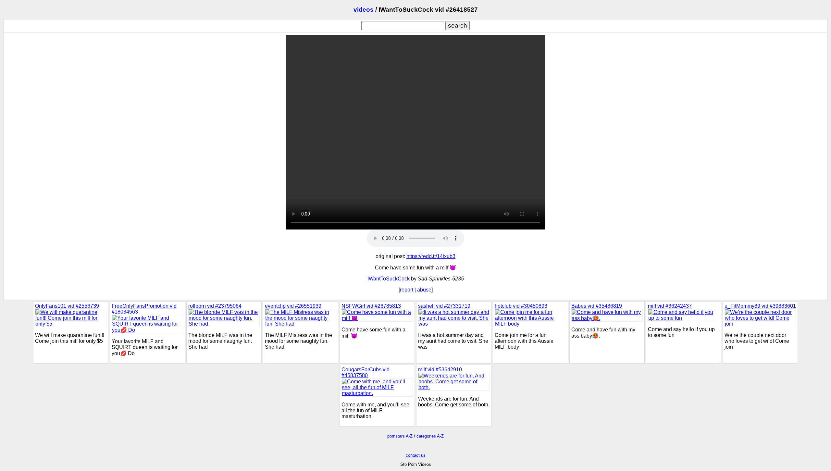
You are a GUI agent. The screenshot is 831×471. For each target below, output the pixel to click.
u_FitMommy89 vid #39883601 (760, 306)
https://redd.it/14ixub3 (430, 256)
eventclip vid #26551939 (293, 306)
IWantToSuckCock (388, 278)
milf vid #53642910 (440, 369)
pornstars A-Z (400, 436)
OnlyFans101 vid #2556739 (67, 306)
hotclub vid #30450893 (521, 306)
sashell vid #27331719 (444, 306)
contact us (416, 455)
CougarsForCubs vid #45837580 (365, 372)
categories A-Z (430, 436)
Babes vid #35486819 (596, 306)
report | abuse (415, 289)
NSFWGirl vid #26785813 (371, 306)
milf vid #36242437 (670, 306)
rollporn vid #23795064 (215, 306)
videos (364, 9)
